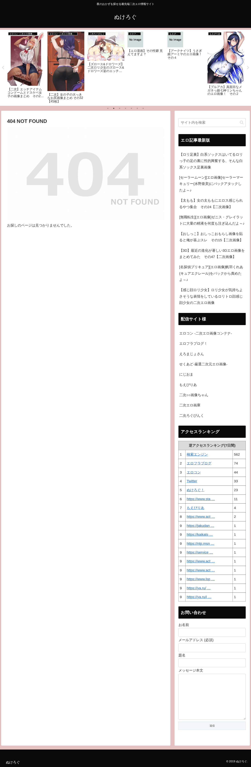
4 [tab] (125, 108)
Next (248, 68)
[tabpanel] (25, 67)
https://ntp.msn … (200, 544)
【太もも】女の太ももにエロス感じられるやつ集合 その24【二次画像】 (211, 203)
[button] (241, 122)
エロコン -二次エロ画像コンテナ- (205, 333)
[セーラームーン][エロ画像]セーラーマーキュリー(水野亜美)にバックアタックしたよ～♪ (211, 184)
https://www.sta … (201, 499)
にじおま (186, 374)
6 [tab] (137, 108)
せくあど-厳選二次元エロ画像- (203, 364)
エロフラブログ (199, 463)
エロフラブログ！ (193, 344)
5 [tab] (131, 108)
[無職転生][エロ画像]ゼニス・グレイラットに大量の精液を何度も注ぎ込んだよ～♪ (212, 220)
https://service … (200, 552)
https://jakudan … (200, 526)
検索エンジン (197, 454)
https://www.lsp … (201, 579)
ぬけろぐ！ (195, 490)
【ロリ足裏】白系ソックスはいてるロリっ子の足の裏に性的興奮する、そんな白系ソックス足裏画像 (211, 161)
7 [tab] (143, 108)
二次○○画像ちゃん (193, 395)
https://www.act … (201, 517)
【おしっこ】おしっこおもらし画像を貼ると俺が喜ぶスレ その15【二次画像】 (211, 237)
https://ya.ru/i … (199, 597)
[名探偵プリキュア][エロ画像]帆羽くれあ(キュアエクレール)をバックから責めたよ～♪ (211, 273)
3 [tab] (120, 108)
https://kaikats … (200, 535)
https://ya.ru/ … (199, 588)
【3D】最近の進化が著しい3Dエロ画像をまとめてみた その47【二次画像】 (212, 254)
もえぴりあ (188, 385)
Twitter (192, 481)
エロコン (194, 472)
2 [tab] (114, 108)
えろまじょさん (191, 354)
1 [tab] (108, 108)
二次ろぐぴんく (191, 416)
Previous (3, 68)
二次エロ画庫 (189, 405)
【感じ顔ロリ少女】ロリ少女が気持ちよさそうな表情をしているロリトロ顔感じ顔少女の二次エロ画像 (211, 296)
